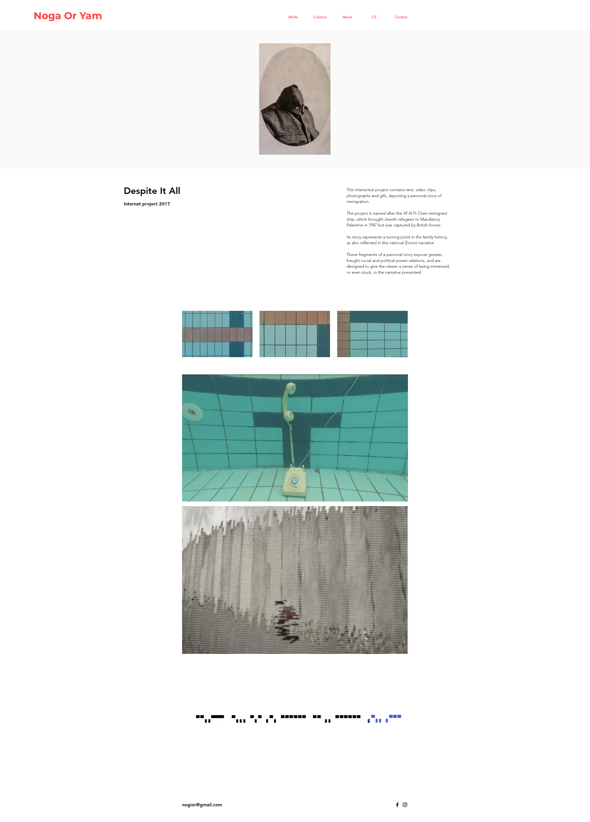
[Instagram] (405, 805)
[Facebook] (397, 805)
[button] (293, 17)
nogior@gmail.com (202, 804)
